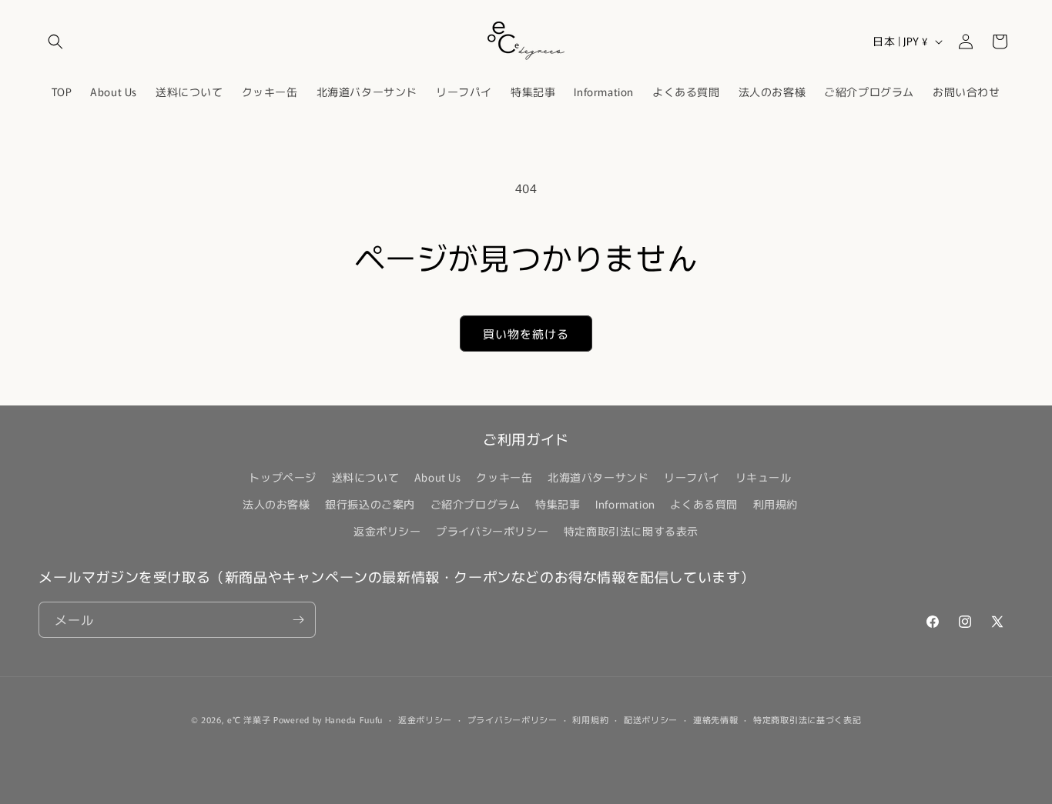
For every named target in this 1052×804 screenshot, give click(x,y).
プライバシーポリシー (492, 531)
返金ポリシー (387, 531)
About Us (437, 477)
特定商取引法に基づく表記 (807, 719)
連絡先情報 (716, 719)
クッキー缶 (504, 477)
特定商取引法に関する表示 (631, 531)
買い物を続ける (526, 333)
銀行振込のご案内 (370, 504)
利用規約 (775, 504)
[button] (55, 41)
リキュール (763, 477)
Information (625, 504)
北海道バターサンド (598, 477)
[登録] (298, 620)
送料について (366, 477)
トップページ (283, 477)
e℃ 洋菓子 (248, 719)
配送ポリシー (651, 719)
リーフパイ (692, 477)
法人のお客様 (276, 504)
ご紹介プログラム (476, 504)
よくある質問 (704, 504)
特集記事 (557, 504)
